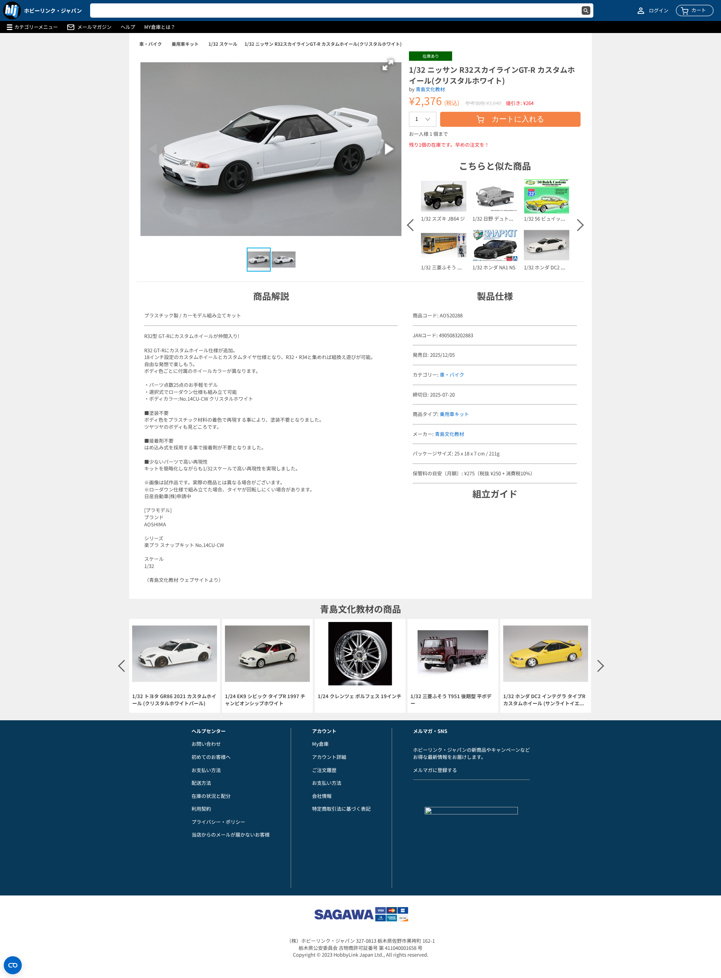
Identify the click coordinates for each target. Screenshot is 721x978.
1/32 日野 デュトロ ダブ (498, 218)
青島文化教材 (430, 89)
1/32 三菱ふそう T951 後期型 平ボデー (451, 700)
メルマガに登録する (435, 770)
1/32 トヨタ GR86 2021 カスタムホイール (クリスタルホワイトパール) (174, 700)
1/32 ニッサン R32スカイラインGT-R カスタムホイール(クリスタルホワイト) (323, 44)
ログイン (658, 10)
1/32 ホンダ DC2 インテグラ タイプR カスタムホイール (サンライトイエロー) (544, 700)
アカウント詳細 (329, 756)
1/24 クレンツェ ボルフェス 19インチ (359, 696)
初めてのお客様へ (211, 756)
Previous (412, 225)
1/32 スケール (222, 44)
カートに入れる (518, 119)
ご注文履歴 (324, 770)
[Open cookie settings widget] (13, 965)
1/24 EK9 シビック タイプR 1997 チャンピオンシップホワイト (265, 700)
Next (577, 225)
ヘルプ (128, 27)
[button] (388, 65)
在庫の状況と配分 (211, 795)
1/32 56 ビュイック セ (548, 218)
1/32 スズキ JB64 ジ (443, 218)
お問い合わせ (206, 743)
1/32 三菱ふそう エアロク (449, 267)
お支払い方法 (206, 770)
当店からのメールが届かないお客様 (231, 834)
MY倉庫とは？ (159, 27)
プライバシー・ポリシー (218, 821)
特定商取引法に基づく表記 (341, 808)
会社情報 (322, 795)
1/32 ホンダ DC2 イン (547, 267)
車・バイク (150, 44)
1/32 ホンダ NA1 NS (494, 267)
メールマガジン (94, 27)
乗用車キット (185, 44)
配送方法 (201, 782)
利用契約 (201, 808)
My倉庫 (320, 743)
